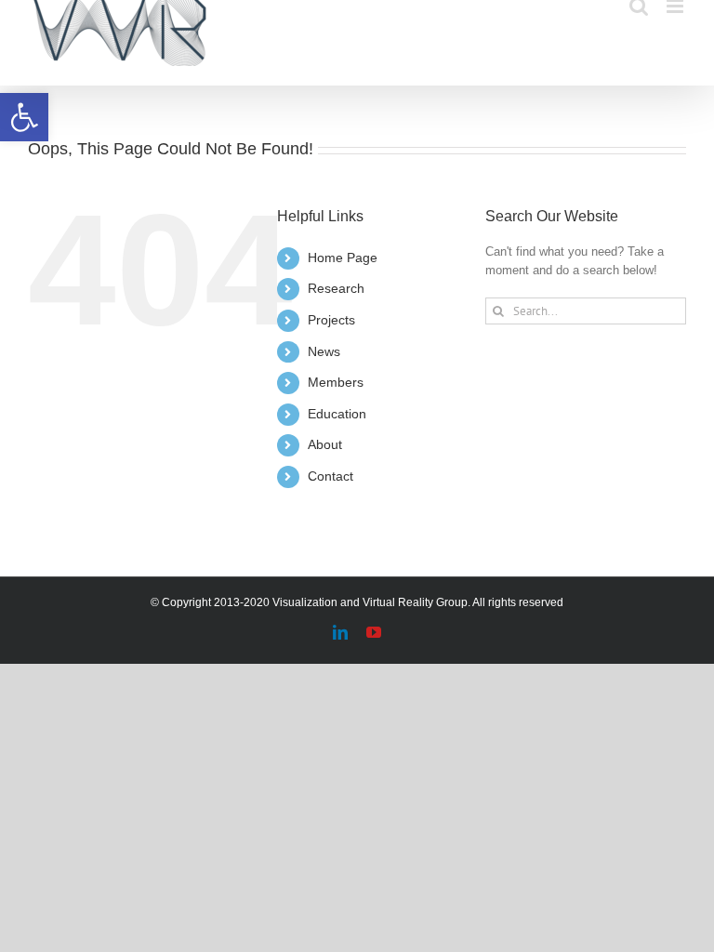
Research (336, 288)
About (325, 444)
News (324, 351)
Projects (331, 319)
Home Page (342, 257)
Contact (330, 476)
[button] (24, 117)
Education (337, 413)
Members (336, 382)
